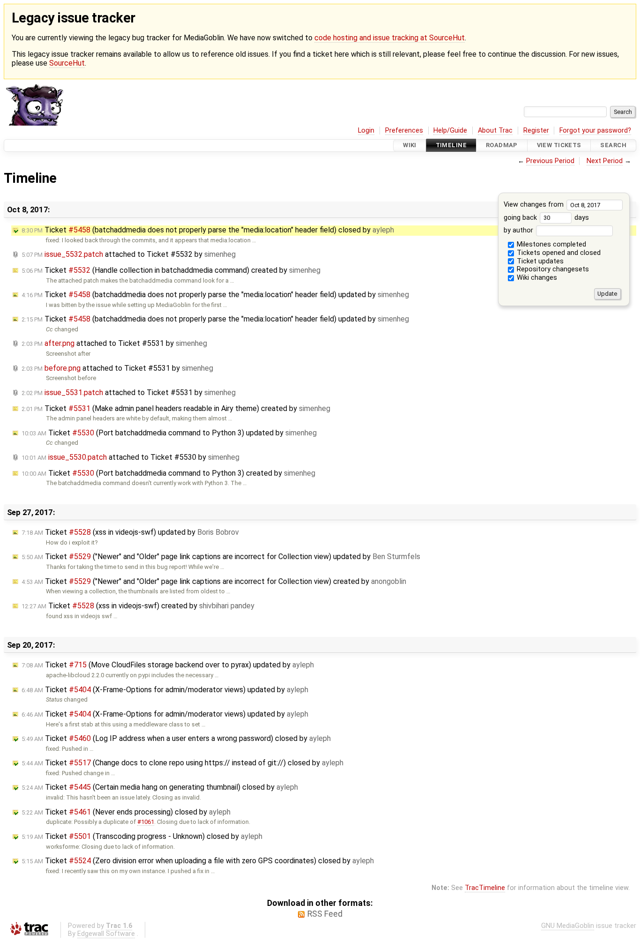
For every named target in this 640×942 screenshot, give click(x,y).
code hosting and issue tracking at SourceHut (389, 37)
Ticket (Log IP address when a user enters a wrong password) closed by (176, 738)
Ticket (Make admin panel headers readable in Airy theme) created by (176, 408)
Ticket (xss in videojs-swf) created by (138, 605)
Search (613, 145)
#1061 (145, 821)
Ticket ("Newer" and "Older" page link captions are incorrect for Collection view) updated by (221, 556)
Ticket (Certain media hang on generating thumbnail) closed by (160, 787)
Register (536, 131)
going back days (546, 218)
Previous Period (550, 161)
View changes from (535, 205)
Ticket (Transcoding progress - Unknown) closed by (142, 836)
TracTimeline (485, 888)
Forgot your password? (595, 131)
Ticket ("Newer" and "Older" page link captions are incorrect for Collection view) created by (214, 581)
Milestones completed (550, 244)
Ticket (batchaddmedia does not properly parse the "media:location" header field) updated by (215, 294)
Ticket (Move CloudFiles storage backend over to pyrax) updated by (168, 664)
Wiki (410, 145)
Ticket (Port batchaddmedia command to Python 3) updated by (169, 432)
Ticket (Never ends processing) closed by (126, 811)
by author (519, 230)
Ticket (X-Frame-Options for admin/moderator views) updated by (165, 689)
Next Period (605, 161)
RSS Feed (324, 914)
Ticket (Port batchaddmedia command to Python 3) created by (168, 473)
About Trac (495, 131)
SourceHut (67, 63)
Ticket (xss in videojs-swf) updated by (130, 532)
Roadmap (502, 145)
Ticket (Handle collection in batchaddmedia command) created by (171, 270)
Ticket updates (539, 261)
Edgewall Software (106, 934)
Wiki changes (536, 278)
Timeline (451, 145)
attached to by (129, 254)
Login (366, 131)
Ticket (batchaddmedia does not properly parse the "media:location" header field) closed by (208, 229)
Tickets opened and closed (558, 253)
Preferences (404, 131)
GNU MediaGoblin (567, 926)
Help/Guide (450, 131)
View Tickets (559, 145)
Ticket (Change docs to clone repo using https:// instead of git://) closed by (182, 762)
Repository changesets (552, 269)
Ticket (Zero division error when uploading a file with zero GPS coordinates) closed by (198, 860)
